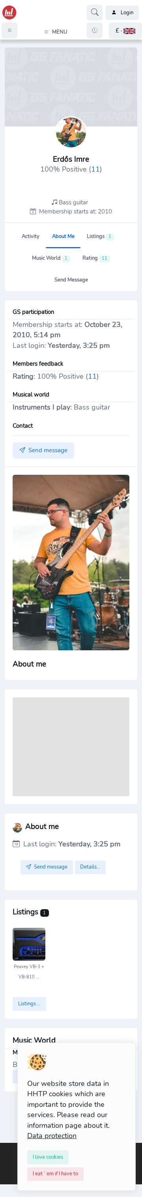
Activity (30, 236)
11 (95, 169)
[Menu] (9, 30)
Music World (49, 258)
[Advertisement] (71, 746)
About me (63, 236)
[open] (6, 1148)
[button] (125, 31)
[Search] (95, 13)
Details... (90, 866)
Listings (99, 236)
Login (127, 12)
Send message (71, 279)
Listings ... (29, 1003)
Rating (94, 258)
